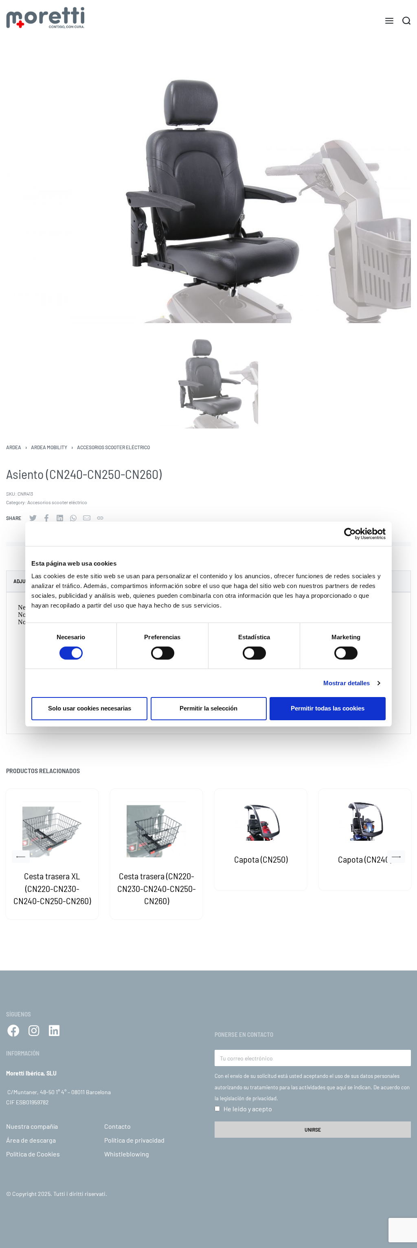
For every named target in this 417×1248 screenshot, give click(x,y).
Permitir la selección (208, 708)
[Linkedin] (54, 1030)
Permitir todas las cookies (327, 708)
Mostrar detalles (346, 683)
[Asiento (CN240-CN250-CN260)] (33, 518)
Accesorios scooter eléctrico (113, 447)
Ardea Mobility (49, 447)
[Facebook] (13, 1030)
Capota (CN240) (365, 859)
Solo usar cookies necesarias (89, 708)
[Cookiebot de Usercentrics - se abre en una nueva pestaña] (350, 533)
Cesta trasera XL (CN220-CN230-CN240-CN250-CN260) (52, 888)
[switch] (162, 653)
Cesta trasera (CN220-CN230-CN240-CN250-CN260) (156, 888)
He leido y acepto (248, 1108)
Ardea (13, 447)
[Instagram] (33, 1030)
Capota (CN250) (261, 859)
